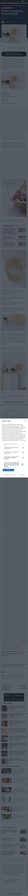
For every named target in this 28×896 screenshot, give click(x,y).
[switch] (23, 447)
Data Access (14, 474)
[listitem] (14, 444)
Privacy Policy (22, 474)
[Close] (25, 421)
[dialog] (14, 448)
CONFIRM (8, 470)
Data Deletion (6, 474)
